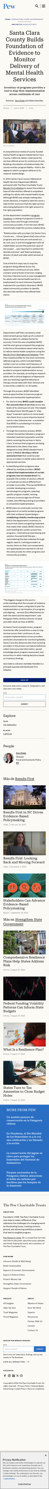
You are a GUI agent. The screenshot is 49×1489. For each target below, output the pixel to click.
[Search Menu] (37, 6)
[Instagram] (9, 1375)
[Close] (46, 1455)
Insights (7, 1298)
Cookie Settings (24, 1484)
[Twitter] (17, 1376)
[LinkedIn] (13, 1375)
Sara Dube (21, 753)
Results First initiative (13, 188)
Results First (24, 779)
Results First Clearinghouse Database (20, 354)
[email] (17, 763)
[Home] (24, 1205)
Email (5, 693)
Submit (24, 704)
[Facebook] (5, 1375)
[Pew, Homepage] (9, 6)
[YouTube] (21, 1375)
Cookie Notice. (9, 1479)
